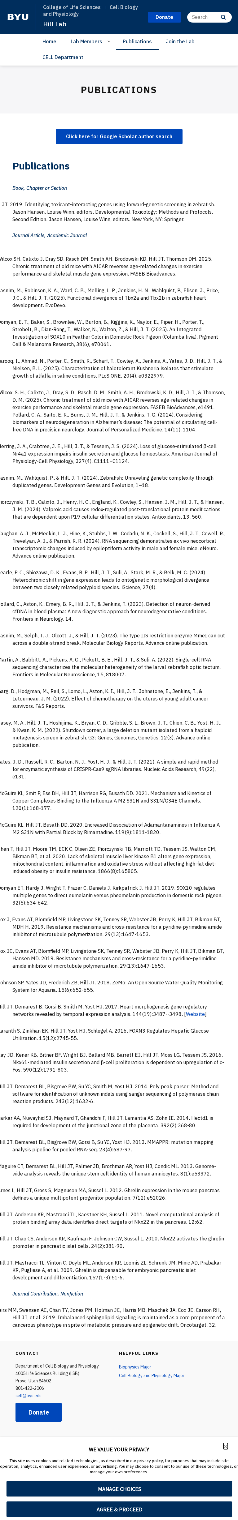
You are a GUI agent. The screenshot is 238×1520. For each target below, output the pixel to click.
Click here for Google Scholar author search (119, 136)
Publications (137, 41)
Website (195, 1014)
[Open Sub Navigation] (110, 41)
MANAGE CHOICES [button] (119, 1488)
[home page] (18, 17)
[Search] (223, 17)
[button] (225, 1446)
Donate (38, 1412)
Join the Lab (180, 41)
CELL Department (62, 57)
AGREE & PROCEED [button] (119, 1509)
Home (49, 41)
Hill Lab (54, 23)
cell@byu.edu (28, 1395)
